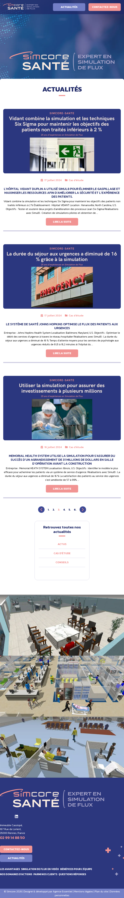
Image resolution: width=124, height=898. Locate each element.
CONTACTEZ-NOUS (104, 7)
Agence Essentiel (62, 891)
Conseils (62, 562)
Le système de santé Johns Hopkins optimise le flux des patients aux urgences (62, 326)
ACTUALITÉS (69, 7)
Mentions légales (83, 891)
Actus (62, 544)
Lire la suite (62, 222)
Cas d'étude (76, 180)
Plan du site (101, 891)
